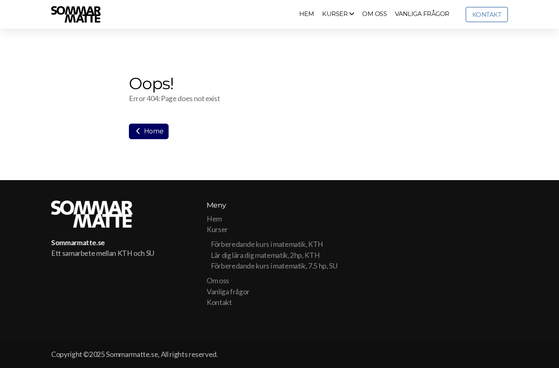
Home (152, 131)
